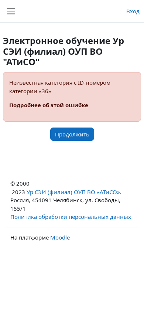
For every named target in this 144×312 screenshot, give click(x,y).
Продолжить (72, 134)
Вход (133, 11)
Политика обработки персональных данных (70, 216)
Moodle (60, 237)
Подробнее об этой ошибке (48, 105)
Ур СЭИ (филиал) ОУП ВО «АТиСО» (73, 192)
